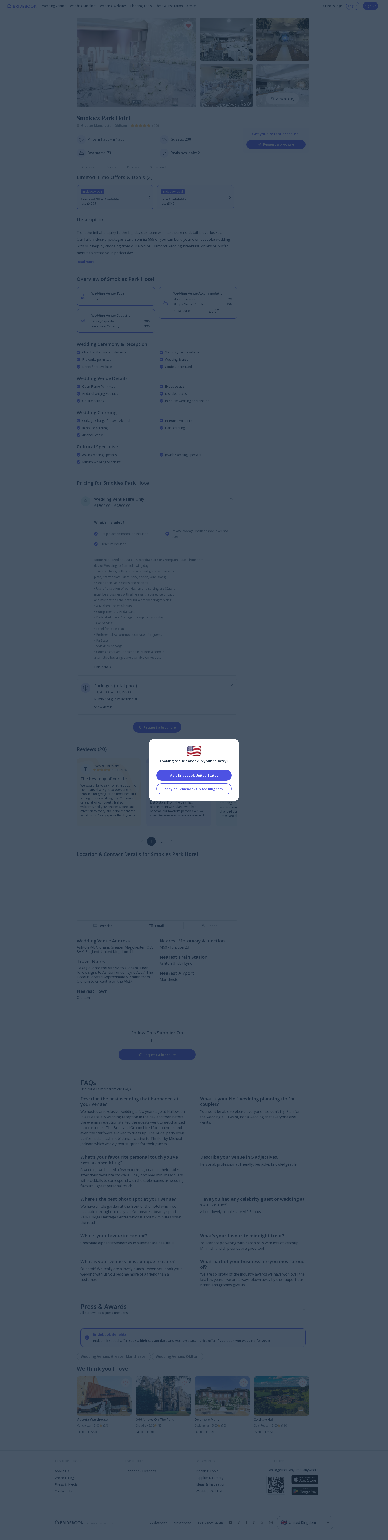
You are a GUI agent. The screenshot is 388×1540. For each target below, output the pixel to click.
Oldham (121, 125)
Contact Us (63, 1491)
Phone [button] (212, 926)
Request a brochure (278, 144)
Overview (89, 167)
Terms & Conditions (210, 1522)
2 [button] (162, 841)
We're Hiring (64, 1477)
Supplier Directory (210, 1477)
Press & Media (66, 1484)
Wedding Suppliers (83, 6)
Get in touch (158, 167)
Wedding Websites (113, 6)
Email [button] (159, 926)
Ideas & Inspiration (169, 6)
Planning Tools (141, 6)
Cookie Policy (158, 1522)
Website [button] (106, 926)
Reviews (133, 167)
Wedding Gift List (209, 1491)
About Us (62, 1471)
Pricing (111, 167)
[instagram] (161, 1040)
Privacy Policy (182, 1522)
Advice (191, 6)
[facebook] (151, 1040)
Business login (332, 6)
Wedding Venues (54, 6)
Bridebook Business (140, 1471)
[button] (84, 62)
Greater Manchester (98, 125)
